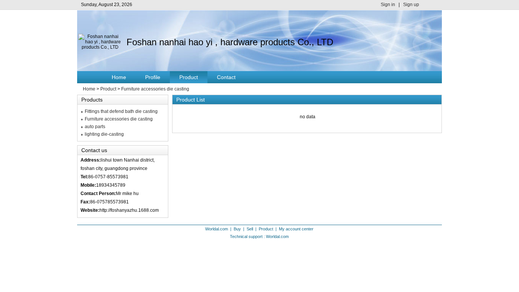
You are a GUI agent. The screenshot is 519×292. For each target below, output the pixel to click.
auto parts (95, 126)
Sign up (411, 4)
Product (188, 77)
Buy (237, 229)
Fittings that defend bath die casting (121, 111)
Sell (250, 229)
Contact (226, 77)
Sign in (388, 4)
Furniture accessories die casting (155, 89)
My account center (296, 229)
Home (119, 77)
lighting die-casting (104, 134)
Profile (152, 77)
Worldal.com (216, 229)
